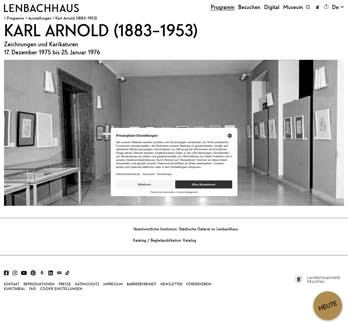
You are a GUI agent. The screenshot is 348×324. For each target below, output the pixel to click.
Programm (15, 18)
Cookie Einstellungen (61, 289)
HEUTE (327, 305)
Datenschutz (87, 284)
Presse (65, 284)
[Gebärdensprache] (317, 7)
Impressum (113, 284)
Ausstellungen (39, 18)
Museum (293, 7)
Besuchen (249, 7)
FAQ (32, 289)
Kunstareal (14, 289)
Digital (271, 7)
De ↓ (338, 7)
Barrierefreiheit (141, 284)
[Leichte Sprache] (326, 6)
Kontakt (12, 284)
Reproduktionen (39, 284)
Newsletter (171, 284)
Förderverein (198, 284)
